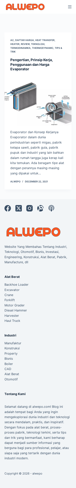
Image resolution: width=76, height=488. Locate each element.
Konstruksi (12, 348)
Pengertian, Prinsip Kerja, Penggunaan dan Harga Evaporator (31, 64)
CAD (7, 369)
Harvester (11, 316)
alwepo (37, 473)
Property (11, 353)
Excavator (11, 290)
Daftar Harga (24, 40)
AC (12, 40)
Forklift (9, 300)
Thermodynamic (42, 47)
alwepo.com (41, 407)
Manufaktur (12, 343)
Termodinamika (20, 47)
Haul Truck (12, 321)
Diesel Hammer (15, 310)
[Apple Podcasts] (51, 208)
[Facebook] (7, 208)
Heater (14, 44)
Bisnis (8, 358)
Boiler (8, 364)
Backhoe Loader (16, 284)
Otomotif (11, 379)
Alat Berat (11, 374)
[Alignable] (40, 208)
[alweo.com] (33, 232)
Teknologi (37, 44)
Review (25, 44)
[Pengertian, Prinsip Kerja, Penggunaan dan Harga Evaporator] (37, 100)
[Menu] (70, 7)
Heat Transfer (45, 40)
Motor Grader (14, 305)
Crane (8, 295)
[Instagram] (29, 208)
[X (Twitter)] (18, 208)
